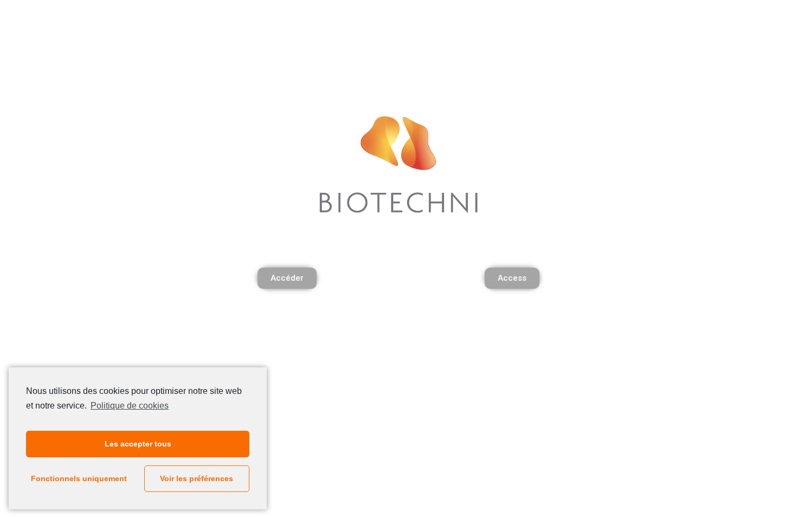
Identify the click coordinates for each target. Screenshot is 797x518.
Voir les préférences (196, 478)
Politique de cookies (130, 405)
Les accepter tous (138, 443)
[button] (287, 278)
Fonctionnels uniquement (79, 478)
